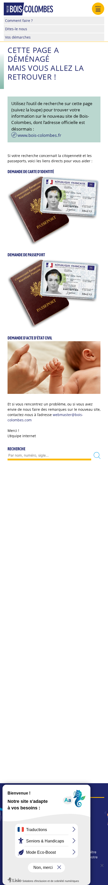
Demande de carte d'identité (31, 171)
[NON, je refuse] (101, 865)
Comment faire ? (19, 20)
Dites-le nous (16, 28)
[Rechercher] (97, 455)
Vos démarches (18, 37)
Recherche (16, 449)
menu (98, 6)
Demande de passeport (26, 254)
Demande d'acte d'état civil (30, 338)
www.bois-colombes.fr (39, 135)
